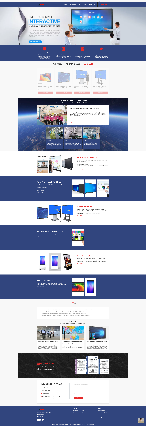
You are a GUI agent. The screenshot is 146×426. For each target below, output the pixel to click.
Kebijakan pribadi (85, 417)
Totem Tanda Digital (84, 256)
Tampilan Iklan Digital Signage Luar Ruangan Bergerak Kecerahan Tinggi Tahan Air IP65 (92, 261)
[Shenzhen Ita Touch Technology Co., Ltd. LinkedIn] (43, 420)
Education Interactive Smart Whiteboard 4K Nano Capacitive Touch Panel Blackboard (81, 88)
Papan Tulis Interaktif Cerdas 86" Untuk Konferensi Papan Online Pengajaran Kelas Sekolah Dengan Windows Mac (92, 163)
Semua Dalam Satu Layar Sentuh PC (50, 231)
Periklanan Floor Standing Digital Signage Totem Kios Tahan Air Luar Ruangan (91, 258)
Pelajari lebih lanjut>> (74, 122)
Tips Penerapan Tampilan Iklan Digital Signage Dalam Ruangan (48, 342)
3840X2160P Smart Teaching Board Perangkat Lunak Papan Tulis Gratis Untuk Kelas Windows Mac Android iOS (92, 161)
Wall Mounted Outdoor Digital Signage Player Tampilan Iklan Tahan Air (49, 283)
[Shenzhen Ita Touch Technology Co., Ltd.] (40, 4)
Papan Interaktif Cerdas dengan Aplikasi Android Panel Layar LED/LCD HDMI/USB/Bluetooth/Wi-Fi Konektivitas (64, 311)
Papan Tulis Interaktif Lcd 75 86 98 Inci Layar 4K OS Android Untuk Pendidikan (91, 209)
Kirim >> (78, 397)
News (83, 410)
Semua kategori (100, 417)
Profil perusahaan (75, 410)
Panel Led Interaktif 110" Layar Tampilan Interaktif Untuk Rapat (88, 213)
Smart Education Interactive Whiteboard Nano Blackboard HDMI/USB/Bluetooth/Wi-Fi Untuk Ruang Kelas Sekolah (52, 187)
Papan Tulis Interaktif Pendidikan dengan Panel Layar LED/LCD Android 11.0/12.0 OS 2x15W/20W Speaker (52, 189)
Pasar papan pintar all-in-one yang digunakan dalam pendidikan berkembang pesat (97, 342)
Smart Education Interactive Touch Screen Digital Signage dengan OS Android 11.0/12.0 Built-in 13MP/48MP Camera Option (67, 309)
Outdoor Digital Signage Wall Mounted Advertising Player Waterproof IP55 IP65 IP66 (52, 284)
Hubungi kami (75, 417)
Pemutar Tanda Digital (45, 280)
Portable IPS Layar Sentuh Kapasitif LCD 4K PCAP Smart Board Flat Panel (64, 88)
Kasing (83, 412)
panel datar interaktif (84, 207)
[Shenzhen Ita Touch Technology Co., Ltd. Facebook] (99, 1)
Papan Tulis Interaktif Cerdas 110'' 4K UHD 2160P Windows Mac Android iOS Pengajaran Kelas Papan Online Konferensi (92, 166)
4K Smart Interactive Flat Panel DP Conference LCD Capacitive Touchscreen (45, 88)
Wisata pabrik (75, 412)
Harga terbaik (45, 92)
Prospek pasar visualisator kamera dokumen (72, 341)
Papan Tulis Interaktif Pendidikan (49, 182)
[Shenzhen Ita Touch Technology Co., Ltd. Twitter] (101, 1)
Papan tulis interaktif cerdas (87, 157)
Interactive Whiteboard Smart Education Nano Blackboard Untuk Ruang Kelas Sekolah (100, 88)
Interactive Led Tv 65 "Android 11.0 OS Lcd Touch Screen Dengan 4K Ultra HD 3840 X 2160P (92, 211)
